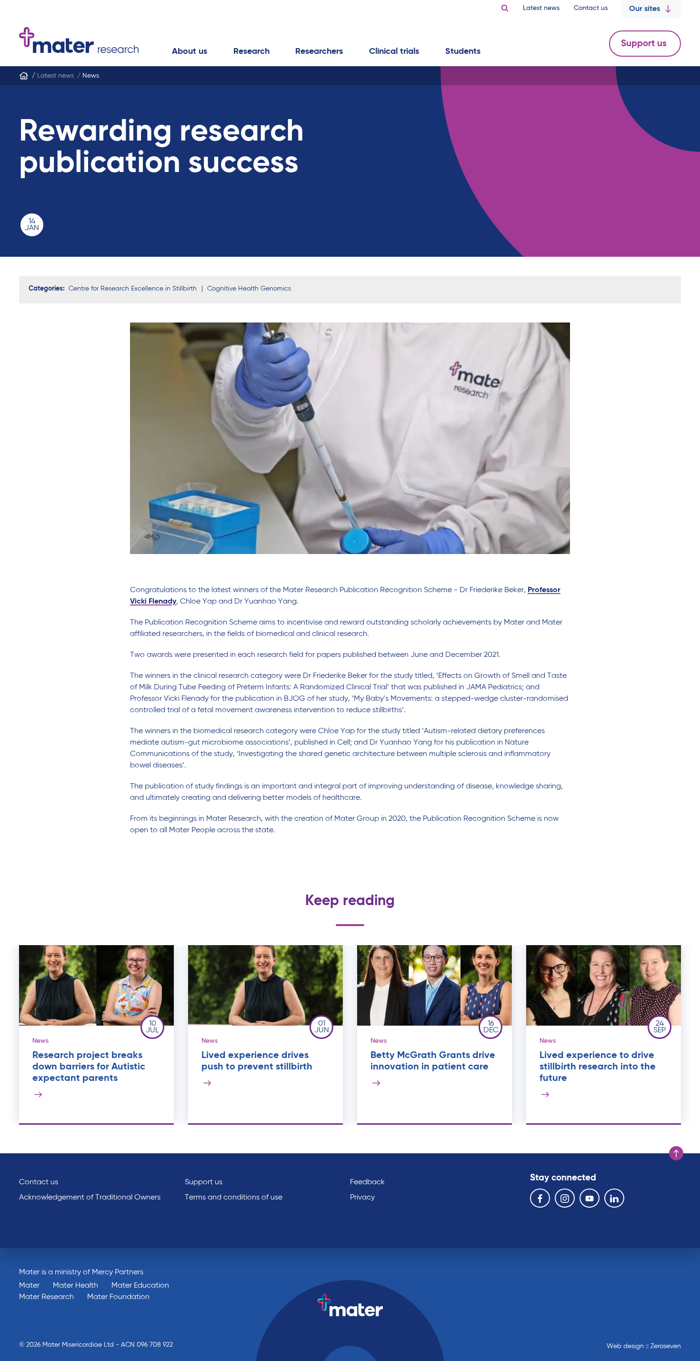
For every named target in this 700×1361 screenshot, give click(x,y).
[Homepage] (24, 76)
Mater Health (75, 1286)
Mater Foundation (118, 1297)
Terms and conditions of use (233, 1197)
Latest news (541, 8)
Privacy (362, 1197)
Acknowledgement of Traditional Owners (89, 1197)
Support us (645, 43)
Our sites (644, 9)
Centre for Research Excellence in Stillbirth (133, 288)
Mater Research (46, 1297)
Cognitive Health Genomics (249, 288)
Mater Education (140, 1286)
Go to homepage (79, 40)
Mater (29, 1286)
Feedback (367, 1182)
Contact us (591, 8)
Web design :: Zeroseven (644, 1346)
